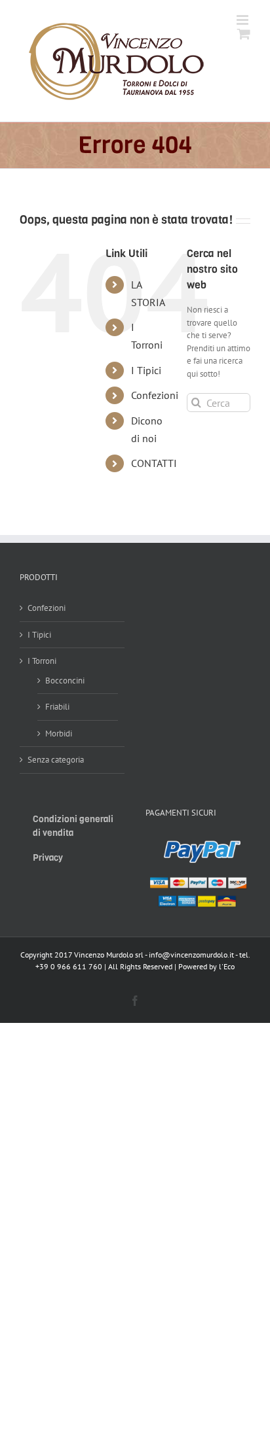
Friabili (57, 706)
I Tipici (146, 370)
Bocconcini (65, 680)
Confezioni (154, 395)
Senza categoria (56, 759)
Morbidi (58, 733)
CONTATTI (154, 463)
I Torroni (42, 660)
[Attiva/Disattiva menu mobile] (243, 20)
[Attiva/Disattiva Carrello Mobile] (243, 34)
